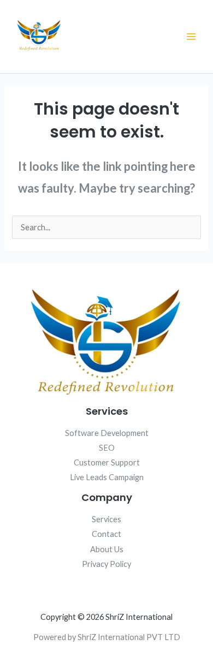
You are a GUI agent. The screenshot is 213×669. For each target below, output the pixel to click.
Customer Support (107, 462)
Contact (106, 534)
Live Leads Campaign (107, 477)
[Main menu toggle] (191, 36)
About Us (106, 549)
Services (106, 519)
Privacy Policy (106, 564)
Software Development (107, 433)
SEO (107, 447)
